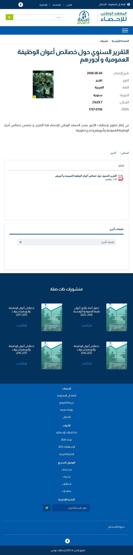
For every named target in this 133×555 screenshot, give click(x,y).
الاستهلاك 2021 (66, 446)
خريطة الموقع (66, 402)
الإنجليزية (43, 4)
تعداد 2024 (66, 439)
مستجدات (66, 469)
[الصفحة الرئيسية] (100, 17)
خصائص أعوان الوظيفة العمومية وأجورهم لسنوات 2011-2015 (21, 349)
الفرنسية (57, 4)
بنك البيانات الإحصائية (66, 432)
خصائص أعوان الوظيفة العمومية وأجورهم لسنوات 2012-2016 (86, 349)
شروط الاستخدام (116, 526)
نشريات (104, 41)
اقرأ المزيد (86, 325)
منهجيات (66, 490)
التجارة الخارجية (66, 454)
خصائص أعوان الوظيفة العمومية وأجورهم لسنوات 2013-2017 (21, 311)
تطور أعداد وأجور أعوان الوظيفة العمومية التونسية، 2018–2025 (86, 311)
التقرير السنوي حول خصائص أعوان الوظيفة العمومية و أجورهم (86, 175)
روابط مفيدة (66, 409)
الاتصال (102, 4)
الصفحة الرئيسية (120, 41)
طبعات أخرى (107, 242)
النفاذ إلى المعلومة (116, 4)
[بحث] (9, 17)
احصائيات (66, 483)
